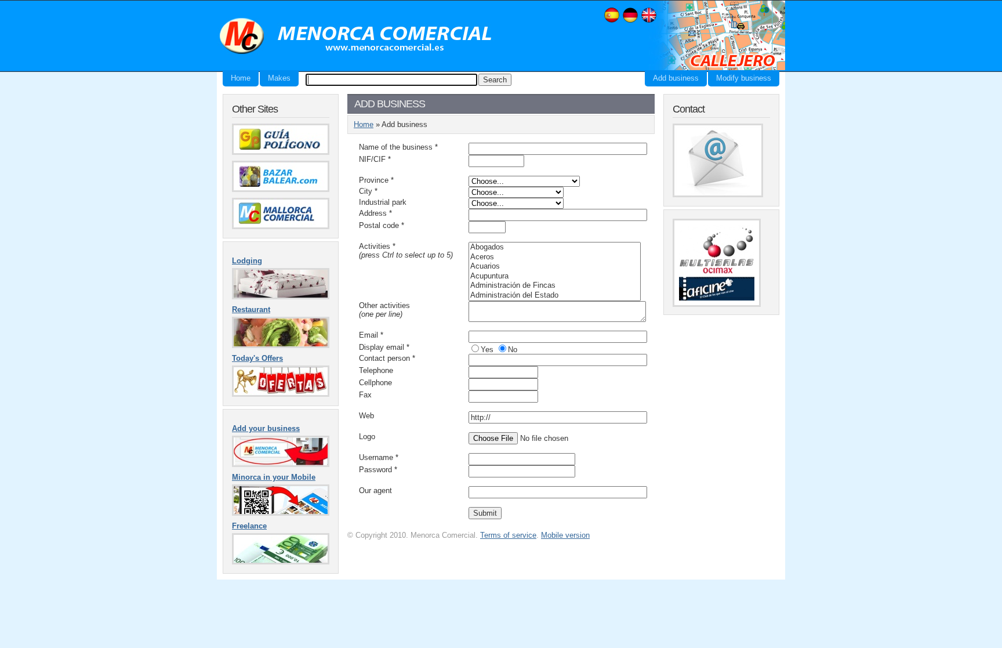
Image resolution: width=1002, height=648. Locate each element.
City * (368, 191)
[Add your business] (280, 464)
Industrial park (382, 202)
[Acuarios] (554, 266)
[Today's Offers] (280, 394)
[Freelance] (280, 562)
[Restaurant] (280, 345)
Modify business (743, 78)
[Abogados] (554, 247)
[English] (649, 21)
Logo (367, 436)
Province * (376, 180)
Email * (371, 335)
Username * (378, 457)
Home (241, 78)
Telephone (376, 370)
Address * (375, 213)
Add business (676, 78)
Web (366, 415)
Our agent (375, 490)
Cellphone (375, 382)
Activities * (406, 250)
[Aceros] (554, 257)
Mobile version (565, 535)
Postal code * (381, 225)
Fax (365, 394)
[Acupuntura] (554, 276)
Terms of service (508, 535)
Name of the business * (398, 147)
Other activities (384, 309)
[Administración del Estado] (554, 296)
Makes (279, 78)
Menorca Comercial (356, 36)
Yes (487, 349)
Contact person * (387, 358)
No (512, 349)
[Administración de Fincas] (554, 286)
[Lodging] (280, 296)
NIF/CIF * (375, 159)
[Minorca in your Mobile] (280, 513)
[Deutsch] (630, 21)
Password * (378, 469)
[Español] (611, 21)
